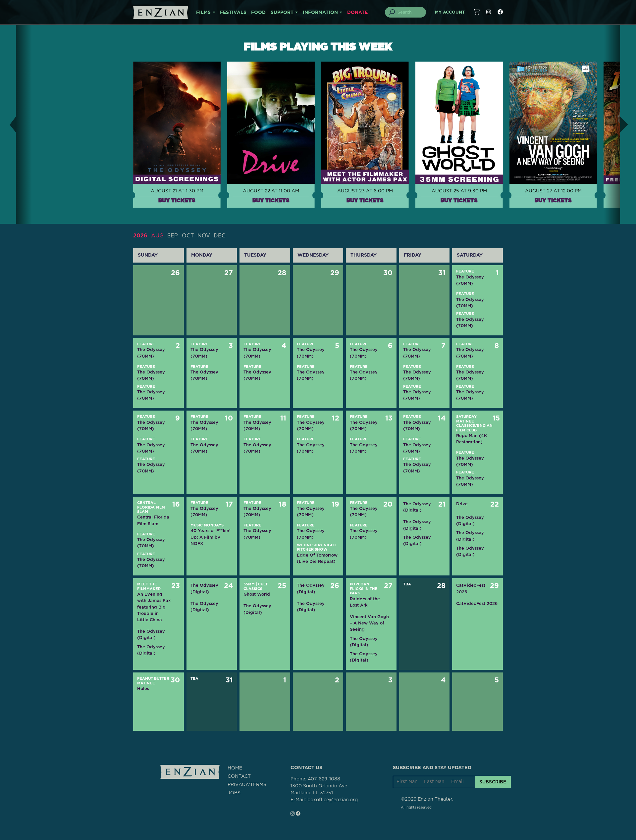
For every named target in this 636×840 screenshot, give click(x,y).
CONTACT (239, 776)
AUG (157, 235)
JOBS (234, 793)
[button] (8, 124)
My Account (450, 12)
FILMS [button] (203, 12)
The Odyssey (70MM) (470, 280)
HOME (235, 768)
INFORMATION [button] (320, 12)
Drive (462, 503)
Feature (465, 271)
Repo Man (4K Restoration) (471, 438)
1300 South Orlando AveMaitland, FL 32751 (319, 789)
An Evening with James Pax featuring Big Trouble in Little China (154, 607)
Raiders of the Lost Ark (365, 602)
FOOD (258, 12)
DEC (220, 235)
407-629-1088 (324, 779)
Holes (143, 688)
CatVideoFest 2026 (470, 588)
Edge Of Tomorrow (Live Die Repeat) (317, 558)
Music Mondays (207, 525)
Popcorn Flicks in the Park (364, 588)
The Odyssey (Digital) (417, 507)
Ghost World (256, 594)
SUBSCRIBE (492, 781)
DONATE (357, 12)
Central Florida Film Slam (151, 507)
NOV (203, 235)
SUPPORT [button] (282, 12)
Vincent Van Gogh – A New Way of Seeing (369, 623)
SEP (172, 235)
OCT (188, 235)
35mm (249, 584)
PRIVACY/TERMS (247, 784)
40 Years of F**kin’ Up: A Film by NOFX (210, 537)
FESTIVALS (233, 12)
